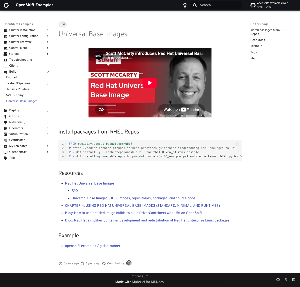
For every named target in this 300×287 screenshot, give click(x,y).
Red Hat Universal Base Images (90, 183)
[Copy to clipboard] (237, 144)
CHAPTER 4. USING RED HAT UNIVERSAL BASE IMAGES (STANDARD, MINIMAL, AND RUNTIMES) (142, 206)
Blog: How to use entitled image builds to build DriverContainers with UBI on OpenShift (133, 213)
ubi (252, 58)
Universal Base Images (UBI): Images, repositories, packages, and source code (133, 198)
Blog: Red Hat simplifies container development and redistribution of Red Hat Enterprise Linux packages (147, 220)
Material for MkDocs (148, 282)
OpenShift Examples (18, 24)
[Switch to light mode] (185, 5)
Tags (253, 52)
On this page (259, 24)
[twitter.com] (285, 279)
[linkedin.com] (293, 279)
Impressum (139, 276)
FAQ (75, 191)
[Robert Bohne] (129, 263)
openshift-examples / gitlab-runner (92, 246)
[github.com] (278, 279)
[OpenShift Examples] (6, 5)
